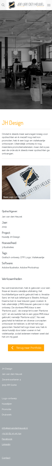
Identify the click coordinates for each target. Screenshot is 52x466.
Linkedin (6, 444)
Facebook (7, 439)
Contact (6, 458)
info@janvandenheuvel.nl (15, 428)
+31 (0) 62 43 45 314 (11, 433)
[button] (47, 168)
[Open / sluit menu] (49, 5)
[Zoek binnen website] (3, 5)
